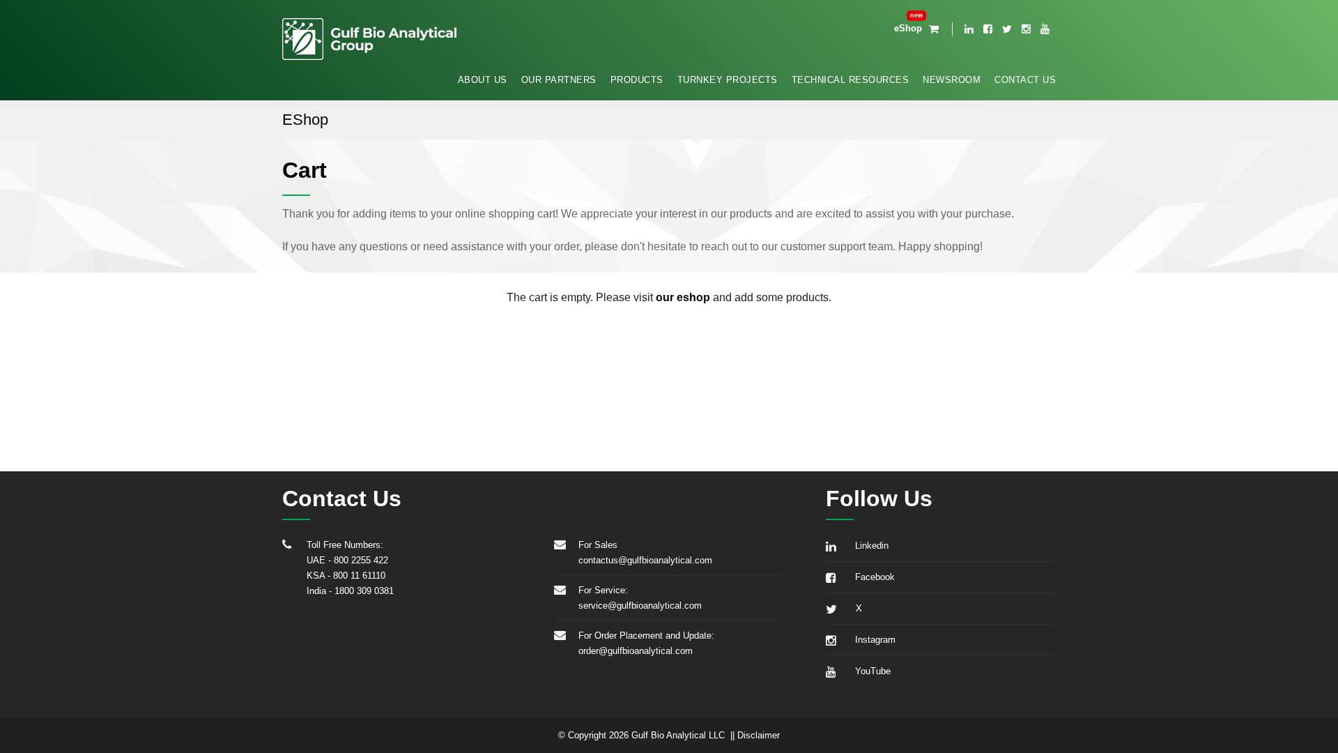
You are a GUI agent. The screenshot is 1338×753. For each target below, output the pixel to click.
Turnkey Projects (727, 80)
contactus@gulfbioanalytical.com (645, 560)
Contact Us (1025, 80)
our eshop (683, 297)
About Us (482, 80)
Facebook (872, 577)
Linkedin (869, 545)
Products (636, 80)
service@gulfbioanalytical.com (640, 605)
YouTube (870, 671)
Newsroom (952, 80)
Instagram (872, 639)
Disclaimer (758, 735)
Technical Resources (850, 80)
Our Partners (559, 80)
